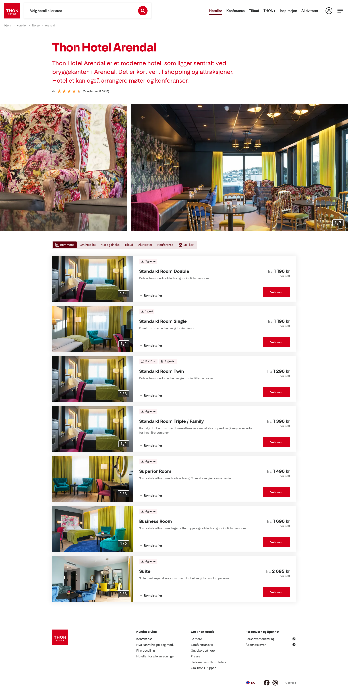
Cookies (290, 682)
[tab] (64, 245)
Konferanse (235, 11)
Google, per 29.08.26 (96, 91)
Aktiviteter (309, 11)
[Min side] (329, 10)
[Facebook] (267, 683)
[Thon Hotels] (12, 10)
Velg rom (276, 292)
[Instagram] (275, 683)
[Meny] (340, 10)
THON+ (270, 11)
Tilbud (254, 11)
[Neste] (344, 167)
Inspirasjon (288, 11)
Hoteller (215, 11)
